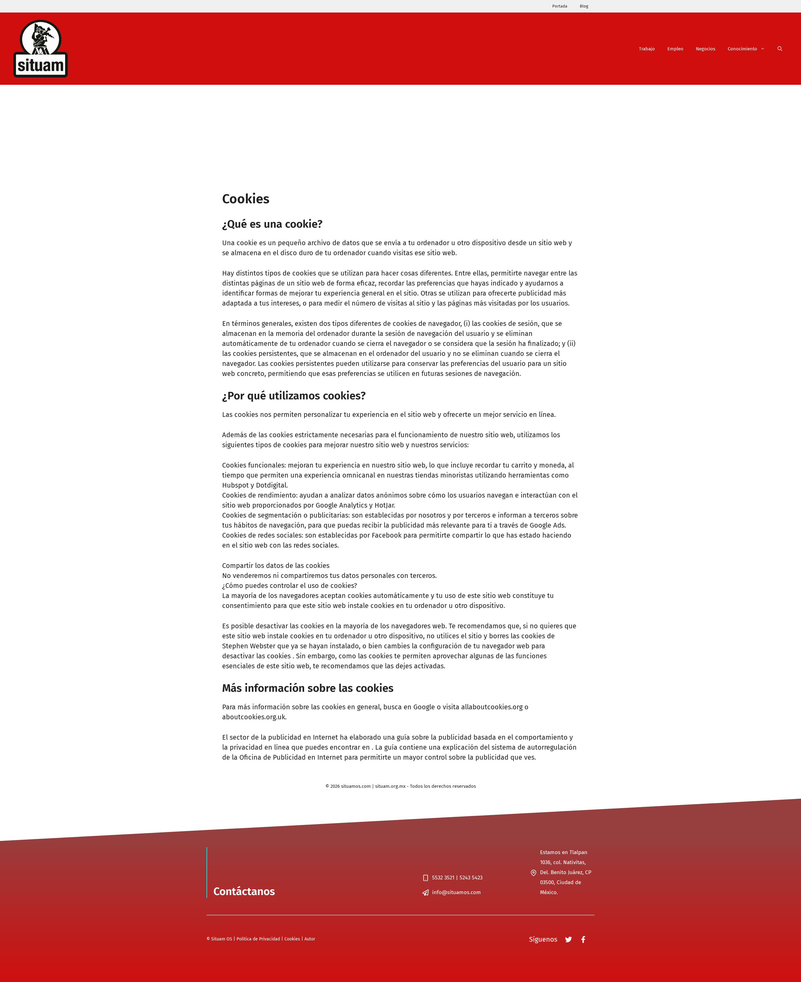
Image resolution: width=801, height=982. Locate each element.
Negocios (705, 49)
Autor (309, 939)
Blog (584, 6)
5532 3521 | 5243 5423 (457, 877)
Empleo (675, 49)
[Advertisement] (400, 131)
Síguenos (543, 939)
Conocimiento (742, 49)
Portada (559, 6)
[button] (779, 48)
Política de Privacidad (258, 939)
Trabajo (647, 49)
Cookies (292, 939)
